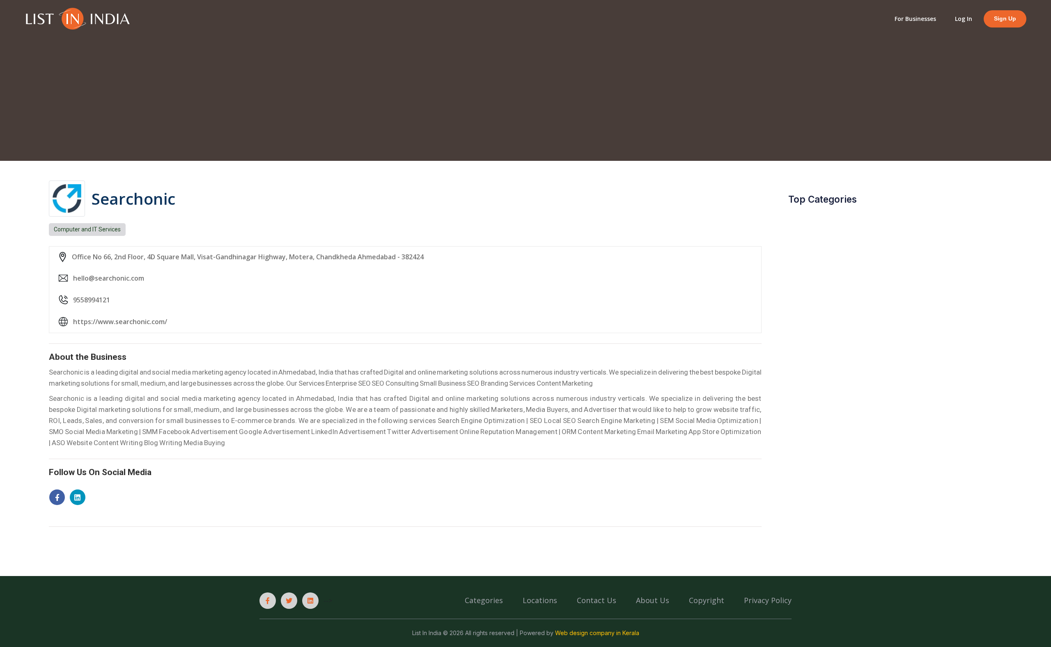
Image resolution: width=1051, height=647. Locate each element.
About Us (652, 600)
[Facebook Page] (267, 600)
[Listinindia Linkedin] (310, 600)
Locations (540, 600)
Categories (484, 600)
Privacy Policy (768, 600)
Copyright (706, 600)
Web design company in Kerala (597, 632)
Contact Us (596, 600)
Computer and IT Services (87, 229)
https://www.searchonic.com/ (120, 321)
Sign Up (1005, 19)
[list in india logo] (77, 18)
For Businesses (915, 19)
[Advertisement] (525, 92)
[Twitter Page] (289, 600)
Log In (963, 19)
